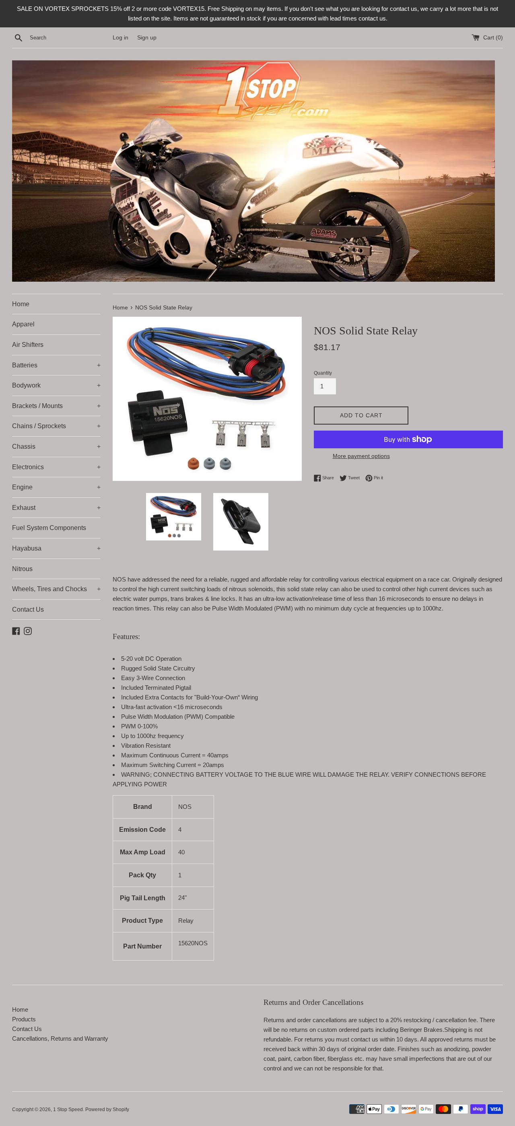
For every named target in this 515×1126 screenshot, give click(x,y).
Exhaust (56, 507)
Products (24, 1019)
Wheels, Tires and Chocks (56, 589)
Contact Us (28, 609)
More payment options (361, 456)
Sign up (147, 38)
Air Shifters (27, 344)
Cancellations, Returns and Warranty (60, 1038)
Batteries (56, 365)
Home (20, 304)
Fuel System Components (49, 527)
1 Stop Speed (68, 1109)
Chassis (56, 446)
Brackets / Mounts (56, 405)
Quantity (323, 373)
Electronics (56, 467)
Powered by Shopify (107, 1109)
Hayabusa (56, 548)
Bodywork (56, 385)
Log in (120, 38)
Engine (56, 487)
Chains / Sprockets (56, 426)
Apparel (23, 324)
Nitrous (22, 568)
